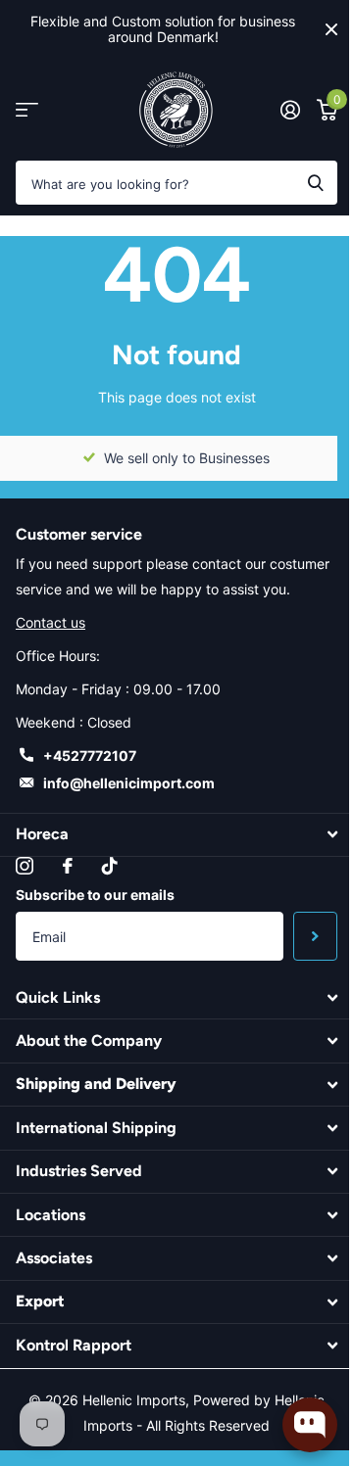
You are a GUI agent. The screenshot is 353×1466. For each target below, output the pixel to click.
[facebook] (68, 866)
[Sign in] (289, 109)
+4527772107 (89, 755)
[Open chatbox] (309, 1424)
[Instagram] (24, 866)
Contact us (50, 622)
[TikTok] (110, 866)
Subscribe (315, 936)
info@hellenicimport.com (129, 783)
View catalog (27, 110)
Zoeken (315, 183)
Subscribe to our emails (95, 894)
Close (331, 29)
